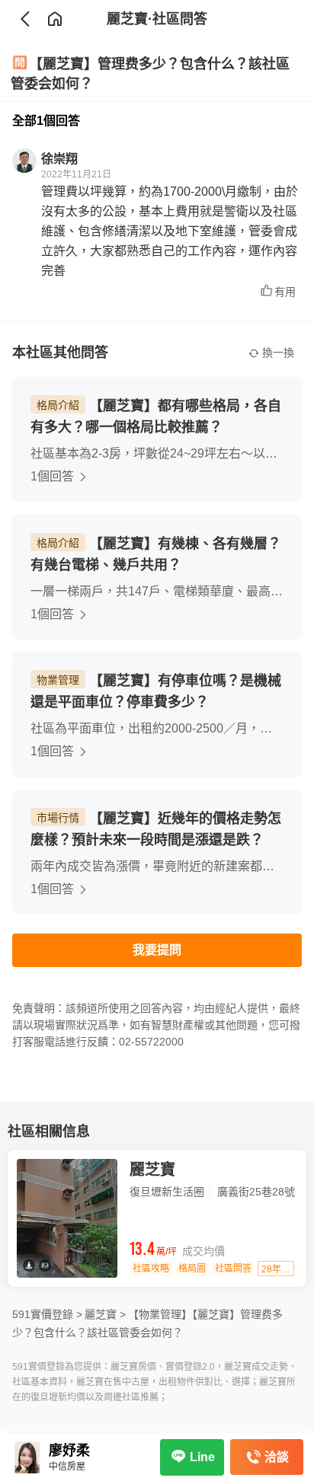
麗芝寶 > (105, 1314)
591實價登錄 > (47, 1314)
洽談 (276, 1457)
